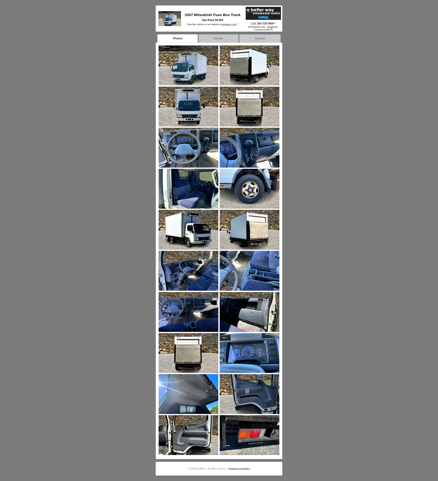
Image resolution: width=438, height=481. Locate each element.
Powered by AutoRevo (239, 468)
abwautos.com (229, 24)
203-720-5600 (265, 23)
